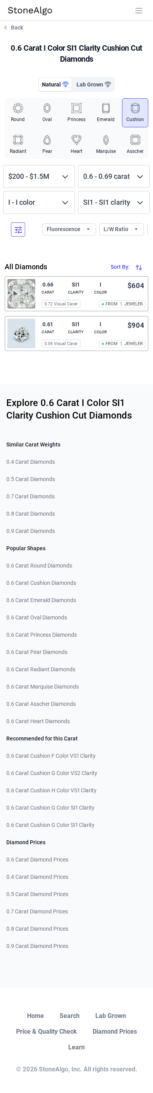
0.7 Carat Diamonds (30, 496)
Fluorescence (64, 229)
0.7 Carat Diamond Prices (37, 911)
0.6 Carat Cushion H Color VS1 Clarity (51, 790)
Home (35, 1016)
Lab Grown (110, 1016)
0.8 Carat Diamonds (30, 514)
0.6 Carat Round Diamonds (39, 565)
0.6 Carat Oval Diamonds (36, 617)
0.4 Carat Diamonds (30, 462)
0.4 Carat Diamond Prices (37, 877)
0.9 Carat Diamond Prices (37, 946)
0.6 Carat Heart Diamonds (38, 721)
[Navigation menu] (139, 10)
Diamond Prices (115, 1031)
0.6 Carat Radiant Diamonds (40, 669)
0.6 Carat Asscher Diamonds (41, 704)
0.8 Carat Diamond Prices (37, 929)
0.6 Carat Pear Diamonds (36, 652)
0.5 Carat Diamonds (30, 479)
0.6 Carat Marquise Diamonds (42, 686)
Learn (76, 1047)
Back (17, 27)
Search (70, 1016)
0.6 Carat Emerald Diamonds (41, 600)
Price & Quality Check (46, 1031)
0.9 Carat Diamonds (30, 531)
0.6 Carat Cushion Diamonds (41, 583)
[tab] (55, 84)
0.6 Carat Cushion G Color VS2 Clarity (51, 773)
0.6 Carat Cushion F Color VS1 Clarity (51, 756)
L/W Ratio (116, 229)
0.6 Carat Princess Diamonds (41, 635)
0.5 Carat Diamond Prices (37, 894)
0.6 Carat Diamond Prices (37, 859)
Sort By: (121, 267)
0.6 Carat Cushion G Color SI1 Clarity (50, 808)
